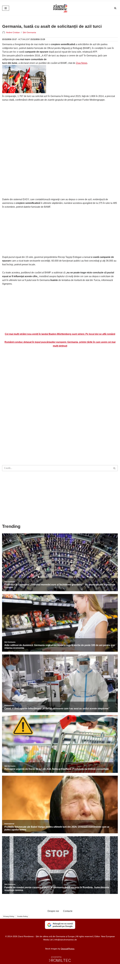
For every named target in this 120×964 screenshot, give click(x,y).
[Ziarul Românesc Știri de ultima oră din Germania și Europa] (60, 8)
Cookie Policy (22, 916)
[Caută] (115, 8)
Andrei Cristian (13, 32)
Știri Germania (29, 32)
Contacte (67, 911)
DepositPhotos (67, 949)
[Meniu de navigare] (5, 8)
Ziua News (81, 63)
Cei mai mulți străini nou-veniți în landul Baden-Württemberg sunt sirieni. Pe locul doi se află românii (60, 334)
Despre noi (53, 911)
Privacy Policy (8, 916)
